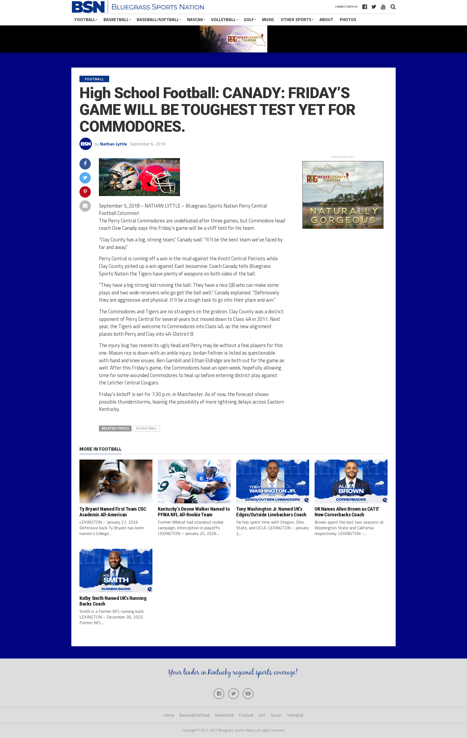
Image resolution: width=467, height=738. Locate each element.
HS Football (146, 428)
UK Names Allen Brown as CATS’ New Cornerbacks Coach (347, 512)
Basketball (116, 19)
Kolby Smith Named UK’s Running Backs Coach (112, 601)
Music (268, 19)
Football (85, 19)
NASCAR (195, 19)
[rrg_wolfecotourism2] (342, 227)
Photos (348, 19)
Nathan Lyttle (113, 144)
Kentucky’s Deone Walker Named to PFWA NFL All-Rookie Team (194, 512)
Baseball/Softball (158, 19)
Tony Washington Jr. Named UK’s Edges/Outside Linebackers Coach (271, 512)
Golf (249, 19)
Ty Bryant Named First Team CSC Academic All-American (112, 512)
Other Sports (296, 19)
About (326, 19)
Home (169, 715)
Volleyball (223, 19)
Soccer (276, 715)
